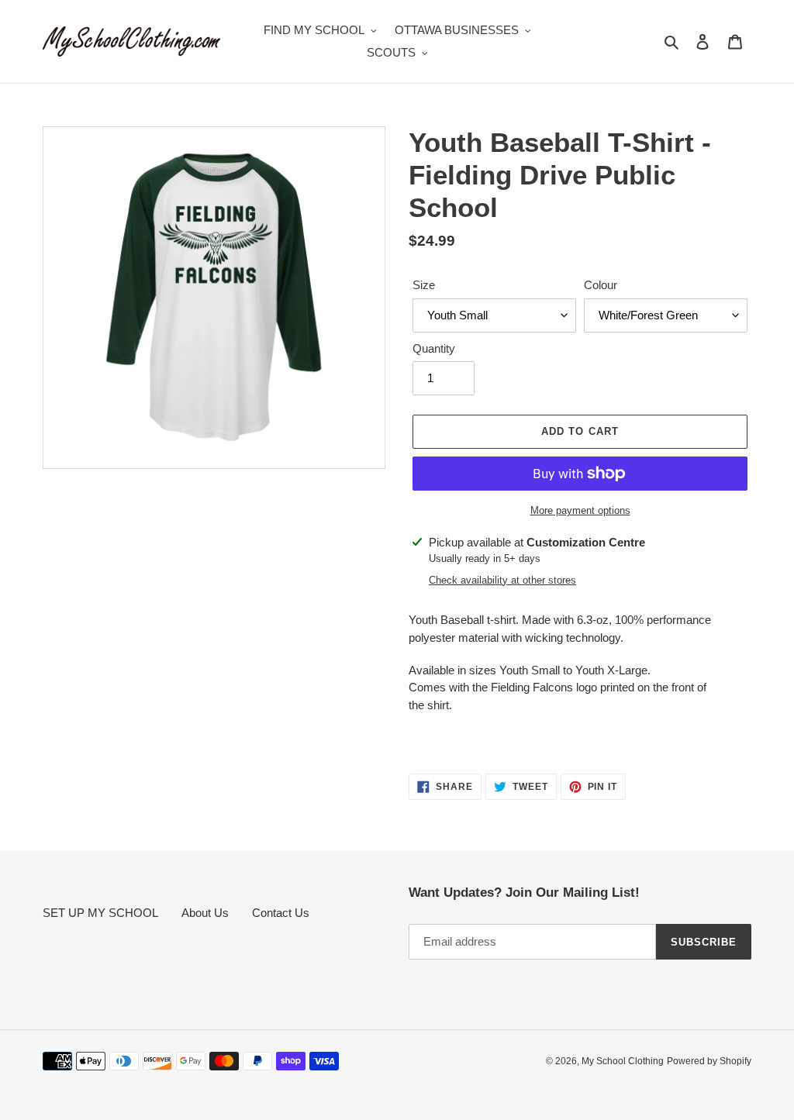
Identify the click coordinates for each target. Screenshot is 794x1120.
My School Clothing (623, 1061)
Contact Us (280, 912)
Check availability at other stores (502, 580)
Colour (600, 284)
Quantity (434, 348)
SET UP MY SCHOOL (100, 912)
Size (424, 284)
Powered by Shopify (709, 1061)
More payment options (580, 510)
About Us (205, 912)
